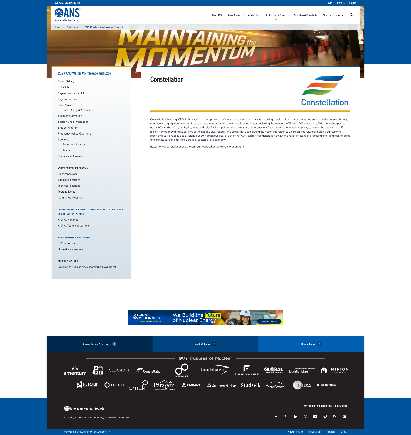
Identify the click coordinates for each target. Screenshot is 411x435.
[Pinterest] (325, 417)
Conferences (72, 27)
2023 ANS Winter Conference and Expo (102, 27)
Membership (253, 15)
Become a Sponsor (74, 144)
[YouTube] (315, 417)
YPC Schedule (66, 243)
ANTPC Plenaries (68, 219)
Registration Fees (68, 99)
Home (57, 27)
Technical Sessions (69, 185)
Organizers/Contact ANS (73, 93)
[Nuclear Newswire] (335, 417)
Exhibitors (64, 150)
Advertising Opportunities (318, 405)
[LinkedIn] (296, 417)
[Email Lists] (345, 417)
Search (351, 15)
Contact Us (341, 405)
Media (344, 432)
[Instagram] (305, 417)
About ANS (217, 15)
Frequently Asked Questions (74, 133)
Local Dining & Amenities (77, 110)
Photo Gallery (66, 81)
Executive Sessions (69, 179)
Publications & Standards (305, 15)
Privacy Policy (295, 432)
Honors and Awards (70, 156)
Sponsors (63, 139)
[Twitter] (286, 417)
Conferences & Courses (276, 15)
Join (330, 2)
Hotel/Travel (65, 105)
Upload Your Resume (70, 249)
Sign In (352, 2)
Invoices (331, 432)
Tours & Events (66, 191)
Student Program (68, 127)
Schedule (63, 87)
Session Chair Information (73, 121)
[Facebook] (276, 417)
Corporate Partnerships (67, 2)
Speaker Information (70, 115)
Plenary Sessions (67, 173)
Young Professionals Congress (74, 237)
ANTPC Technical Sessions (73, 225)
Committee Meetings (70, 197)
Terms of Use (315, 432)
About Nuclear (234, 15)
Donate (341, 2)
